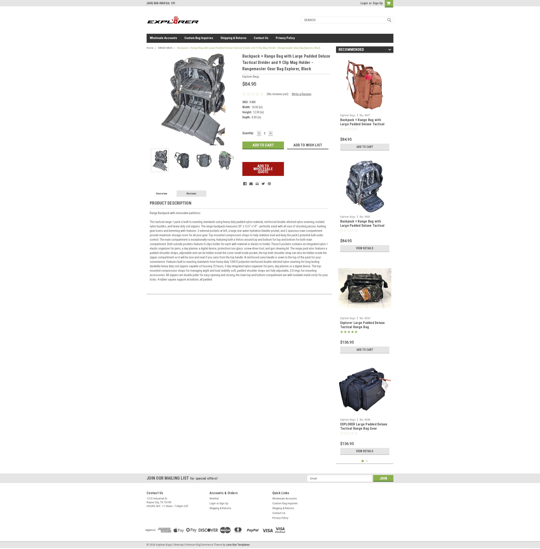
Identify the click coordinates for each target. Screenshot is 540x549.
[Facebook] (245, 183)
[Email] (251, 183)
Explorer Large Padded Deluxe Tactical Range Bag (362, 325)
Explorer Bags (347, 115)
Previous (151, 99)
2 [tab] (367, 461)
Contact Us (261, 38)
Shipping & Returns (233, 38)
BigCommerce (204, 544)
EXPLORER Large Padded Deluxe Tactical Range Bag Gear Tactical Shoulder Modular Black (364, 428)
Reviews (191, 193)
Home (150, 48)
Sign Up (378, 3)
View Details (364, 248)
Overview (161, 193)
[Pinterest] (269, 183)
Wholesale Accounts (163, 38)
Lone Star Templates (238, 544)
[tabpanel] (365, 104)
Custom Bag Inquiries (198, 38)
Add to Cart (364, 146)
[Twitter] (263, 183)
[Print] (257, 183)
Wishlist (214, 498)
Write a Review (301, 94)
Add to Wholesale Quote (263, 169)
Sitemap (178, 544)
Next (235, 99)
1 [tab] (363, 461)
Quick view (365, 311)
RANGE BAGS (165, 48)
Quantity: (248, 133)
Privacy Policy (285, 38)
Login (364, 3)
